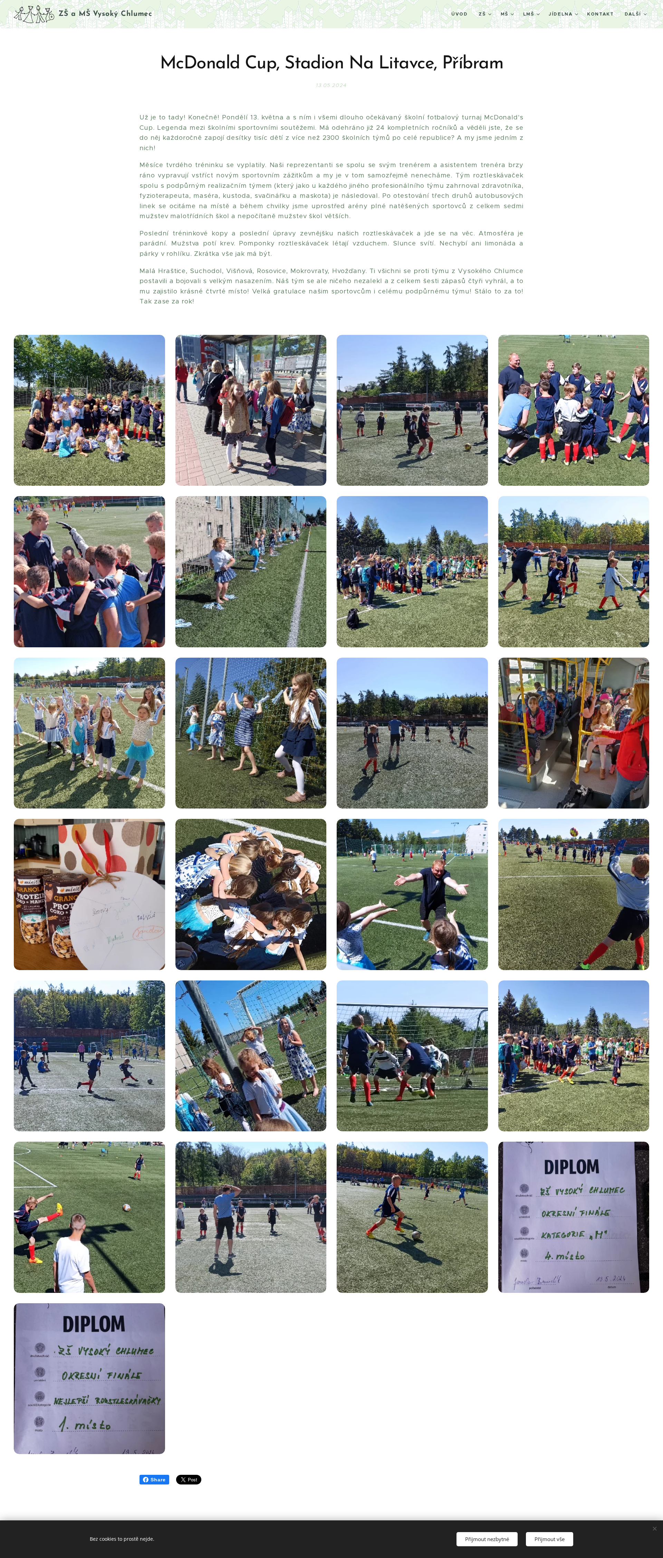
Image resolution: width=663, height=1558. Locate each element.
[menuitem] (461, 14)
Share (158, 1479)
